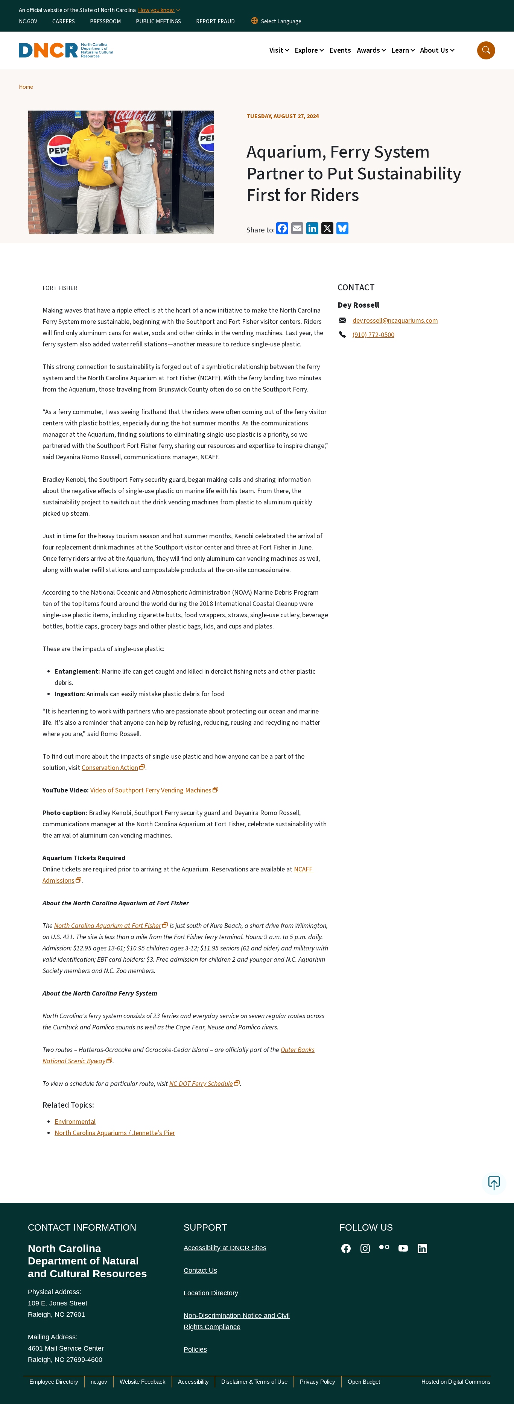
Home (26, 87)
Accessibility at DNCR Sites (225, 1248)
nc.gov (99, 1381)
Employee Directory (53, 1381)
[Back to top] (494, 1183)
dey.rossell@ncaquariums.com (395, 320)
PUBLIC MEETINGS (158, 21)
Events (340, 50)
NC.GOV (28, 21)
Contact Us (200, 1270)
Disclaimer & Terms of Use (254, 1381)
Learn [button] (400, 50)
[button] (486, 50)
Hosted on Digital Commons (456, 1381)
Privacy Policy (317, 1381)
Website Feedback (143, 1381)
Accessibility (193, 1381)
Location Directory (211, 1293)
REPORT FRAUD (215, 21)
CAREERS (63, 21)
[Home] (66, 42)
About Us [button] (434, 50)
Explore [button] (306, 50)
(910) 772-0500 (373, 335)
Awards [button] (368, 50)
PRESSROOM (105, 21)
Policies (195, 1349)
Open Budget (364, 1381)
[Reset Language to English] (254, 21)
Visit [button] (276, 50)
